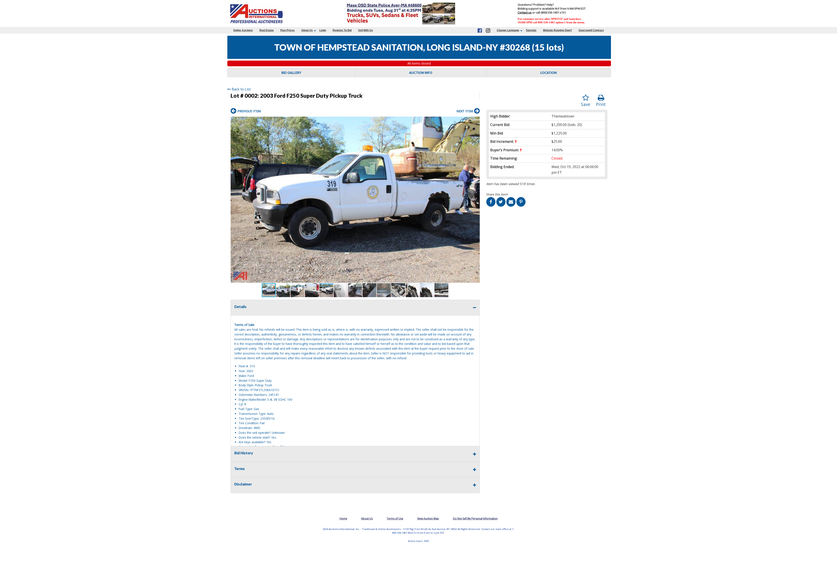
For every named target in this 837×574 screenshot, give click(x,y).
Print (601, 104)
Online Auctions (243, 30)
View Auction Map (428, 518)
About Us (307, 30)
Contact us (525, 12)
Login (322, 30)
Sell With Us (365, 30)
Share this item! (497, 194)
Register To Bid (342, 30)
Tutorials (531, 30)
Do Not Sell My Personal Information (475, 518)
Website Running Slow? (557, 30)
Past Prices (287, 30)
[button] (475, 120)
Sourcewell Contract (591, 30)
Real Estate (266, 30)
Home (343, 518)
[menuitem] (243, 30)
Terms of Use (395, 518)
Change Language (508, 30)
